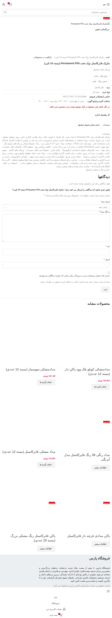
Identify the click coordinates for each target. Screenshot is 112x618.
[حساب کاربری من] (4, 4)
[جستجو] (5, 12)
